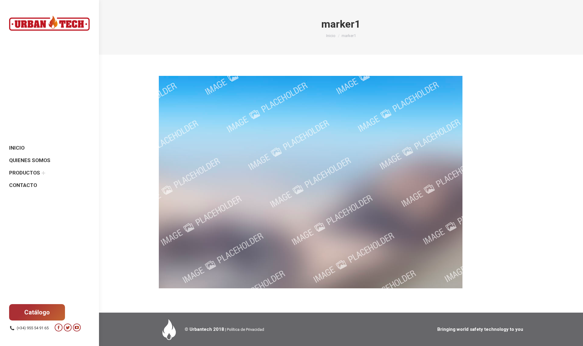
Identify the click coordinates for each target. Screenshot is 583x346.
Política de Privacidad (245, 329)
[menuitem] (17, 148)
